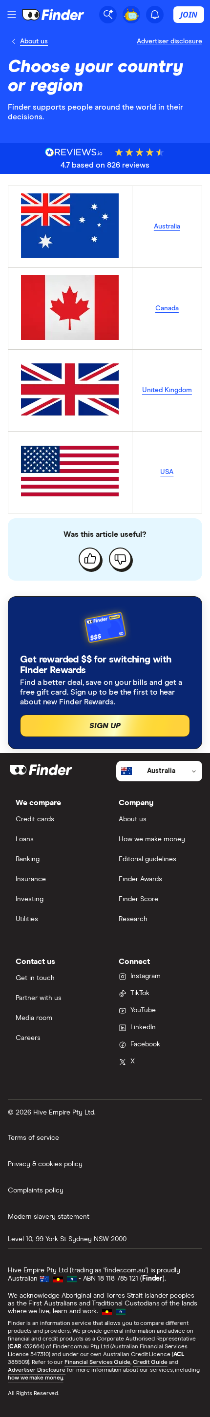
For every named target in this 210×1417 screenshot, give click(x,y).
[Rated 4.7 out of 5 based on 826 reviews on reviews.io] (74, 152)
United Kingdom (167, 390)
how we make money (35, 1378)
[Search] (108, 14)
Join (188, 14)
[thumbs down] (120, 559)
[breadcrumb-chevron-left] (14, 41)
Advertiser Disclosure (36, 1370)
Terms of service (33, 1137)
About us (34, 41)
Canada (167, 308)
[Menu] (12, 14)
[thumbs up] (90, 559)
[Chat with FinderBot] (131, 14)
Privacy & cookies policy (45, 1164)
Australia (167, 226)
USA (166, 472)
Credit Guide (150, 1362)
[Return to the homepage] (53, 14)
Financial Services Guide (97, 1362)
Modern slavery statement (48, 1216)
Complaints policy (35, 1190)
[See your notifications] (155, 14)
